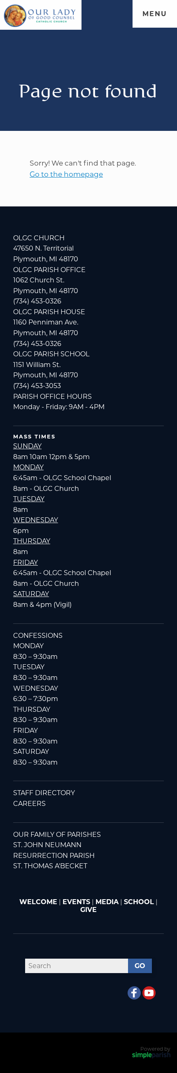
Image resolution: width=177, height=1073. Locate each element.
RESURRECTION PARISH (54, 856)
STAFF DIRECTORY (44, 793)
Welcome (38, 902)
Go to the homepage (66, 174)
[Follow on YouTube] (149, 993)
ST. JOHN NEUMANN (47, 845)
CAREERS (29, 804)
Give (88, 910)
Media (107, 902)
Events (76, 902)
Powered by (155, 1049)
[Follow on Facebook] (134, 993)
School (139, 902)
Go (140, 966)
